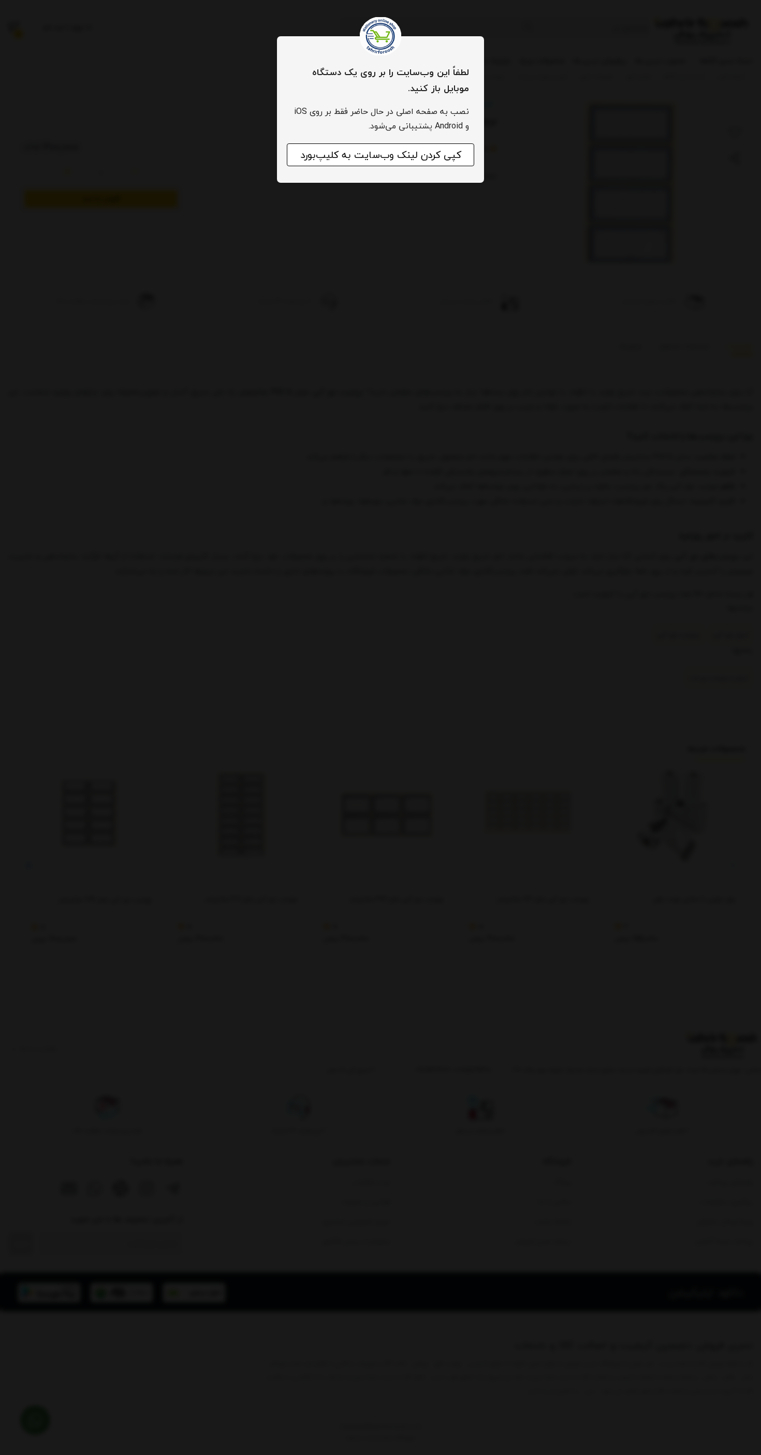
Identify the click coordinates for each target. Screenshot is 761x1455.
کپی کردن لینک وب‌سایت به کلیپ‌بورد (380, 155)
